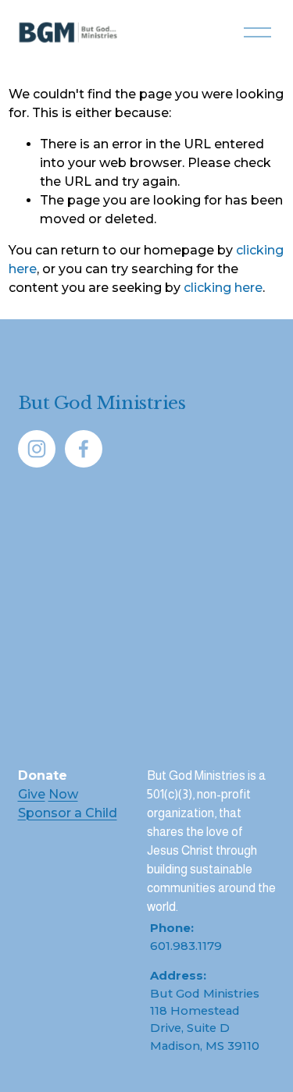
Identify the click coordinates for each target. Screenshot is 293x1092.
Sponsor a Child (67, 813)
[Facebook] (83, 449)
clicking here (223, 287)
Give (31, 794)
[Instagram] (36, 449)
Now (63, 794)
